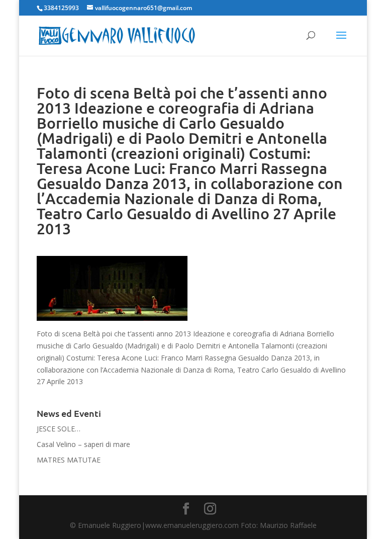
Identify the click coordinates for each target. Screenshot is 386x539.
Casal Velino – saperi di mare (83, 444)
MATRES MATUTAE (69, 460)
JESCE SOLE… (58, 428)
